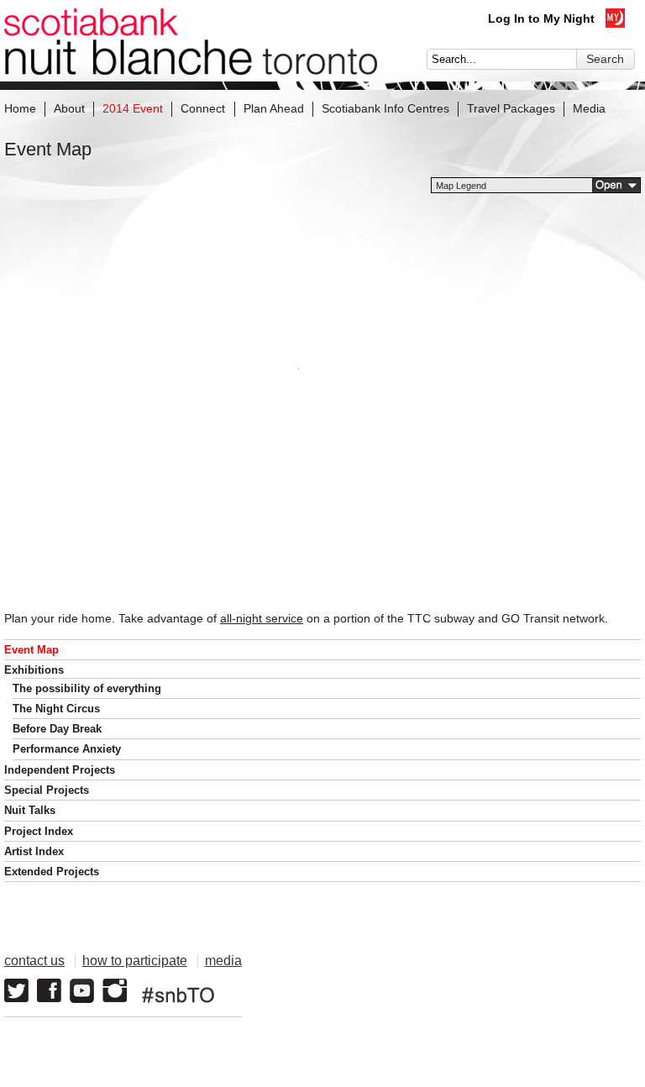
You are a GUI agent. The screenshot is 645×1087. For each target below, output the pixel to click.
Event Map (31, 649)
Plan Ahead (274, 108)
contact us (34, 960)
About (69, 108)
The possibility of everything (87, 688)
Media (589, 108)
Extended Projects (51, 871)
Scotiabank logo (561, 982)
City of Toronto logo (418, 982)
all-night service (261, 618)
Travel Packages (511, 108)
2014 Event (132, 108)
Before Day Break (57, 728)
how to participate (134, 960)
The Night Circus (56, 708)
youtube (82, 991)
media (223, 960)
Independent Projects (59, 770)
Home (20, 108)
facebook (49, 991)
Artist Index (34, 851)
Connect (203, 108)
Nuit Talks (29, 810)
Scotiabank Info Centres (385, 108)
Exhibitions (34, 670)
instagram (114, 991)
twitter (16, 991)
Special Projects (46, 790)
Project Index (38, 831)
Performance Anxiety (67, 749)
